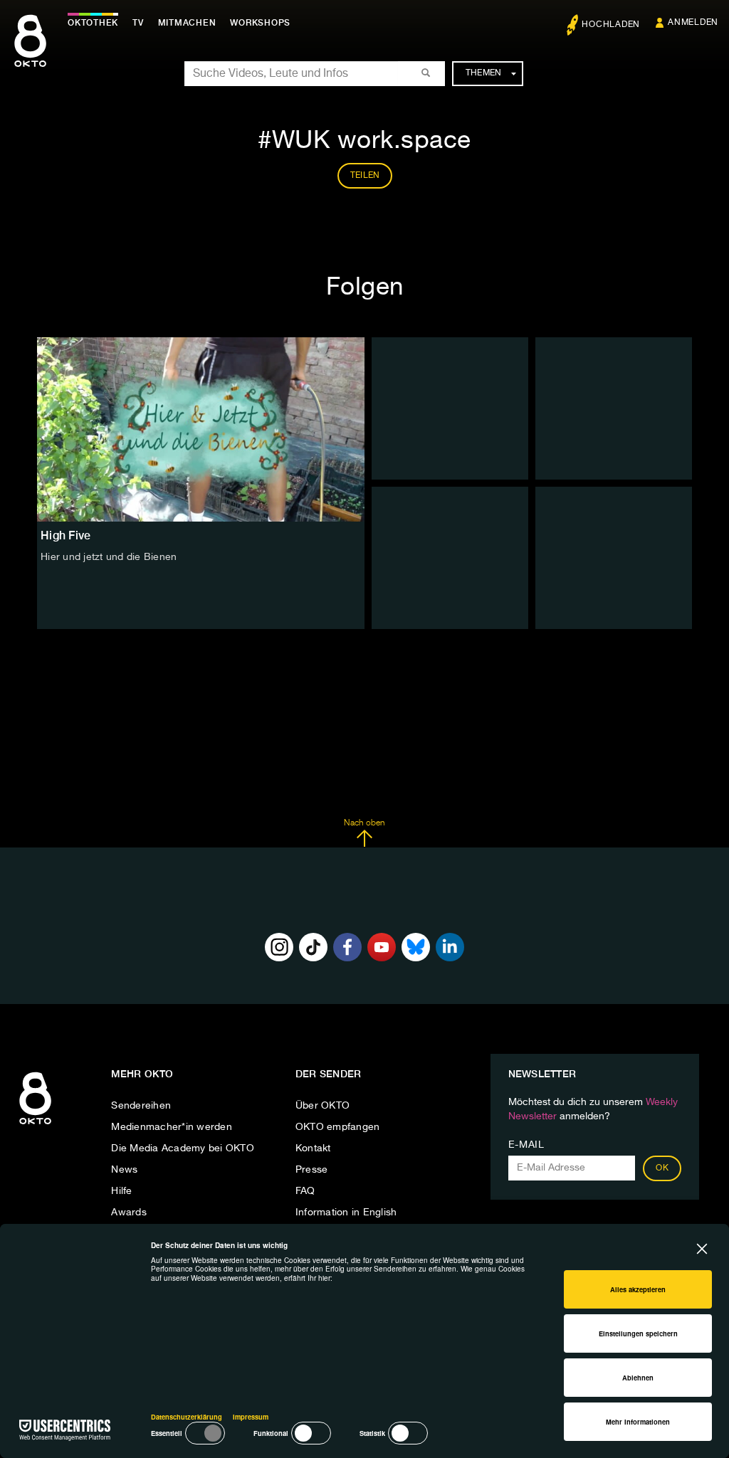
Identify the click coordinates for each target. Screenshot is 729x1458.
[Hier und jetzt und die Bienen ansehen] (200, 429)
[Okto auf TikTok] (313, 947)
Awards (129, 1212)
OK (662, 1168)
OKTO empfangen (337, 1127)
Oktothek (93, 23)
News (124, 1170)
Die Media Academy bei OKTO (182, 1148)
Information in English (346, 1212)
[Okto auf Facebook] (347, 947)
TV (138, 23)
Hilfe (121, 1191)
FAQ (305, 1191)
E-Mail (526, 1145)
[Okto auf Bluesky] (416, 947)
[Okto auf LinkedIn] (450, 947)
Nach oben (364, 823)
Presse (311, 1170)
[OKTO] (30, 53)
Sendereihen (141, 1106)
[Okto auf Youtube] (381, 947)
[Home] (35, 1125)
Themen (484, 73)
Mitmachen (187, 23)
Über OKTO (322, 1106)
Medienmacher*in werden (171, 1127)
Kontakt (313, 1148)
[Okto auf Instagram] (279, 947)
